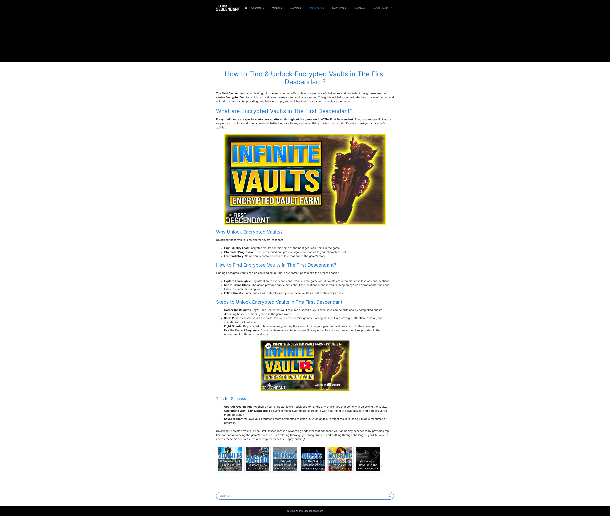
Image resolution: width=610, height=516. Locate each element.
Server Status (380, 7)
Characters (257, 7)
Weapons (276, 7)
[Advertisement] (305, 39)
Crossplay (359, 7)
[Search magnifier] (390, 496)
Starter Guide (316, 7)
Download (295, 7)
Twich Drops (339, 7)
